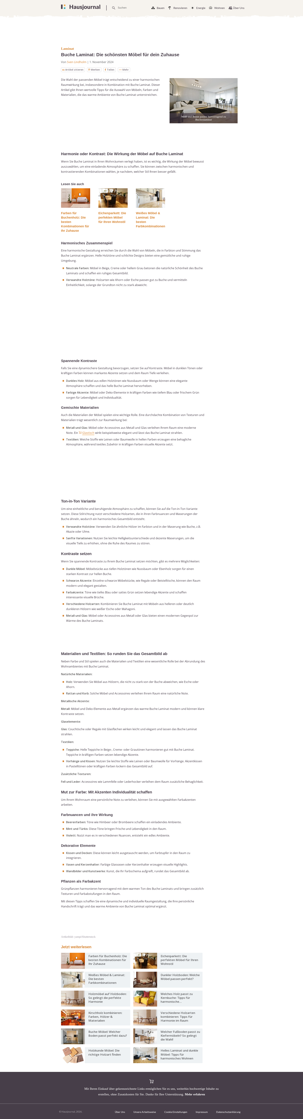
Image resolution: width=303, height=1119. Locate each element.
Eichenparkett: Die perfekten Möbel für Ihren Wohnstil (112, 217)
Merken (95, 69)
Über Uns (238, 7)
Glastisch (88, 433)
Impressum (202, 1111)
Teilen (110, 69)
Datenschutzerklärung (228, 1111)
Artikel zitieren (74, 69)
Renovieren (180, 7)
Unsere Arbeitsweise (144, 1111)
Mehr (125, 69)
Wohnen (219, 7)
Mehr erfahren (195, 1094)
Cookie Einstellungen (175, 1111)
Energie (200, 7)
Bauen (160, 7)
